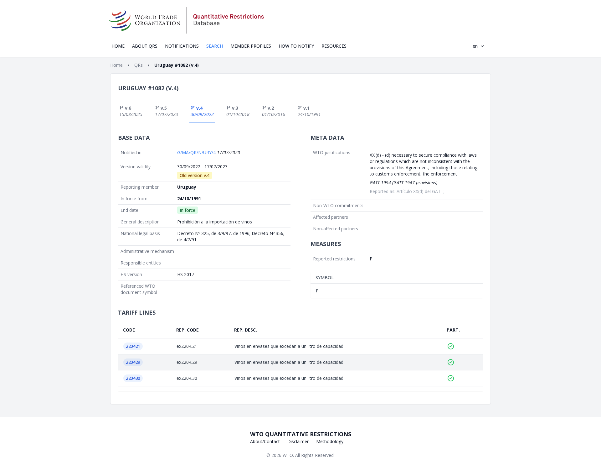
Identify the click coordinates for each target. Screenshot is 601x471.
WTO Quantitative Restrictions (300, 434)
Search (214, 46)
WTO (288, 455)
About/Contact (265, 441)
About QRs (144, 46)
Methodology (329, 441)
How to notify (296, 46)
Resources (334, 46)
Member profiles (250, 46)
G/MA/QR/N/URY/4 (197, 152)
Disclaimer (298, 441)
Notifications (182, 46)
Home (118, 46)
